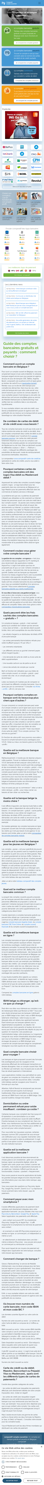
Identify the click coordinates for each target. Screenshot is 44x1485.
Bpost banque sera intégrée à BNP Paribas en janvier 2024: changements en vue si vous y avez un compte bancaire (22, 305)
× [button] (41, 1447)
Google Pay (25, 1214)
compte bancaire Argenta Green (20, 922)
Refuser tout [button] (32, 1481)
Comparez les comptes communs (26, 80)
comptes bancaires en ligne (22, 992)
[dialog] (22, 1464)
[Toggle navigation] (39, 3)
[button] (22, 1476)
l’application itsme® (29, 383)
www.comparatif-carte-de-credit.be (27, 458)
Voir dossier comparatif (22, 275)
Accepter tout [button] (12, 1481)
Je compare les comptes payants (27, 63)
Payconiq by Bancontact (11, 1214)
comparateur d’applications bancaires (16, 607)
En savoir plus (20, 1458)
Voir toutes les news (22, 333)
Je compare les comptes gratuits (27, 43)
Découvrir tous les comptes (22, 186)
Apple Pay (35, 1214)
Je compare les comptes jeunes (27, 100)
